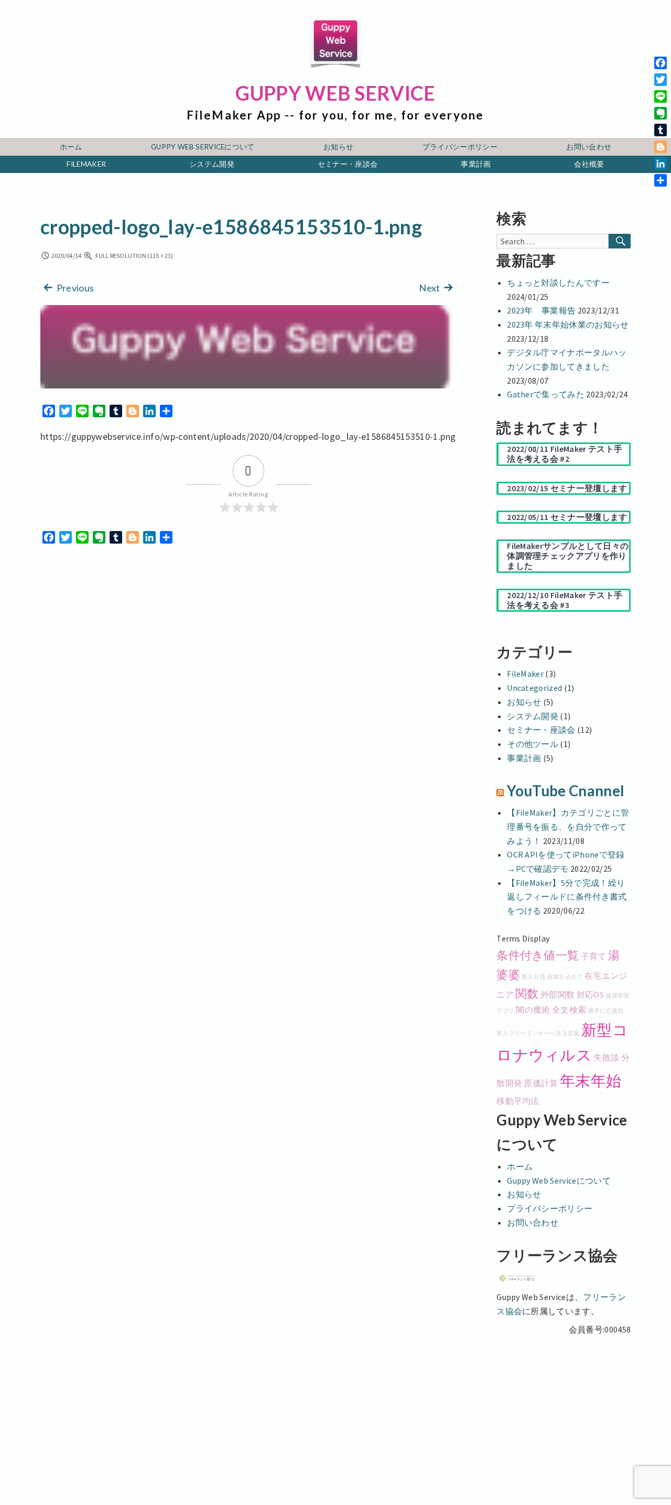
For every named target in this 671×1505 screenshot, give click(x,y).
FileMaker (86, 164)
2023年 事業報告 (541, 310)
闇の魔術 (533, 1009)
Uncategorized (534, 688)
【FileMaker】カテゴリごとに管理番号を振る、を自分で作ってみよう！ (568, 826)
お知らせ (338, 147)
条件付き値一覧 (537, 955)
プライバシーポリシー (460, 147)
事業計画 (476, 164)
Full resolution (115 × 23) (133, 255)
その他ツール (532, 744)
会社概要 (589, 164)
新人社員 (533, 976)
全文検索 (569, 1009)
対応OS (590, 994)
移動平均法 (517, 1101)
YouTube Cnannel (566, 790)
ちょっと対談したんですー (558, 282)
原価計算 (541, 1083)
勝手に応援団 (606, 1011)
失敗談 (606, 1057)
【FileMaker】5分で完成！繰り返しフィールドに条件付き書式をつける (566, 897)
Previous (74, 288)
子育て (594, 956)
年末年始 (590, 1080)
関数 (527, 993)
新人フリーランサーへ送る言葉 (537, 1033)
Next (430, 288)
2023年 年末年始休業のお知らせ (568, 324)
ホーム (71, 147)
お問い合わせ (588, 147)
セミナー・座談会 (348, 164)
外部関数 (557, 994)
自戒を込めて (565, 976)
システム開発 (211, 164)
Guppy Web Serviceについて (203, 147)
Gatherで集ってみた (546, 394)
